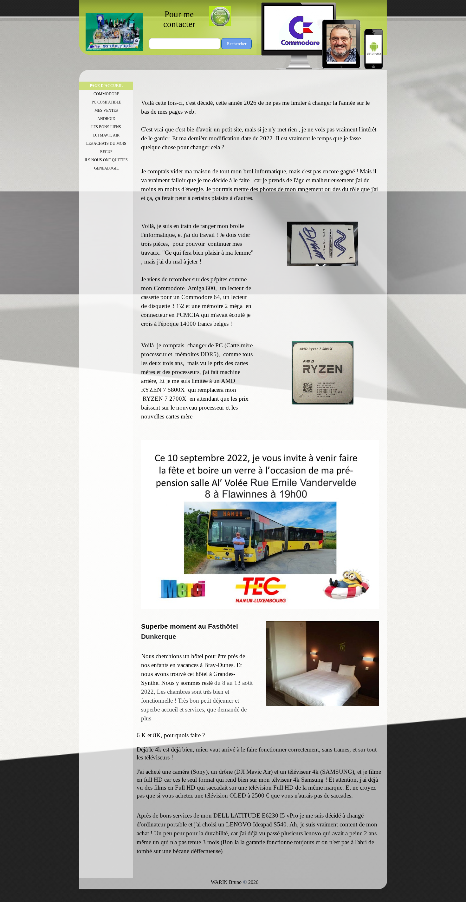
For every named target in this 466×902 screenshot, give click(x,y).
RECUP (106, 152)
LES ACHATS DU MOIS (106, 143)
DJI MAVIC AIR (106, 135)
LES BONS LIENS (106, 127)
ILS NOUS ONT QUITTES (106, 160)
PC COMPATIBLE (106, 102)
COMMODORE (106, 94)
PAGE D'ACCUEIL (106, 86)
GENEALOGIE (106, 168)
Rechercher (236, 43)
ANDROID (106, 119)
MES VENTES (106, 110)
